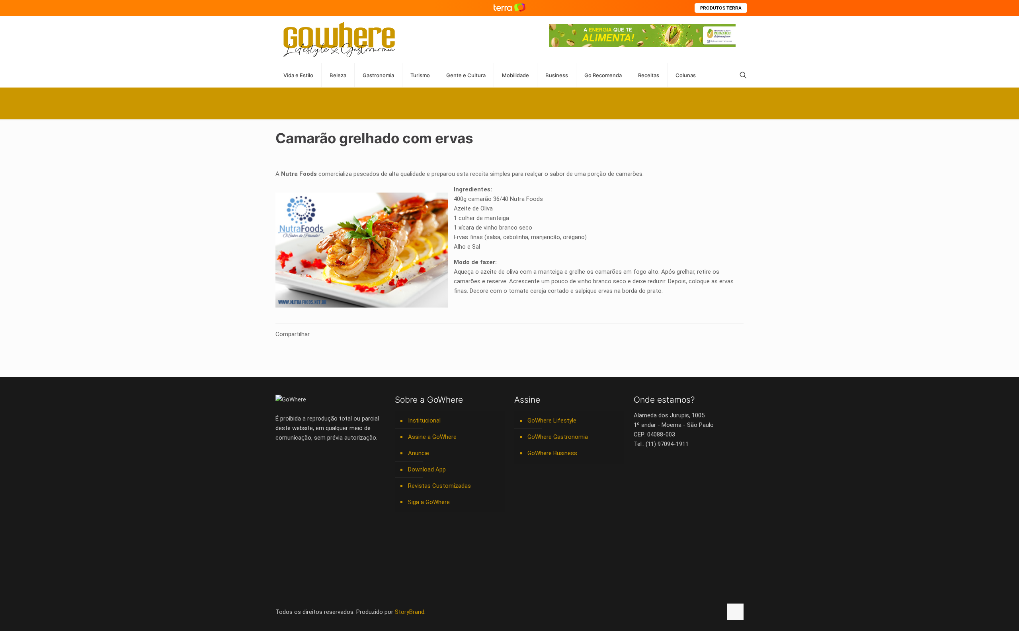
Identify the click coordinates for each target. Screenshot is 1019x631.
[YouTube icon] (674, 611)
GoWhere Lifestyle (551, 420)
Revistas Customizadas (439, 485)
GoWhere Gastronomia (557, 436)
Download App (427, 469)
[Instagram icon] (691, 611)
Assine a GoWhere (432, 436)
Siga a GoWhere (429, 502)
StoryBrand (409, 611)
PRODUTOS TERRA (721, 8)
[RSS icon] (708, 611)
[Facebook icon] (666, 611)
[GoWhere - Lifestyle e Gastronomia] (339, 39)
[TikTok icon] (716, 611)
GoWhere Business (552, 453)
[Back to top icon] (735, 612)
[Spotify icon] (699, 611)
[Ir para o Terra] (509, 7)
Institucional (424, 420)
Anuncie (418, 453)
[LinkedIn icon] (682, 611)
